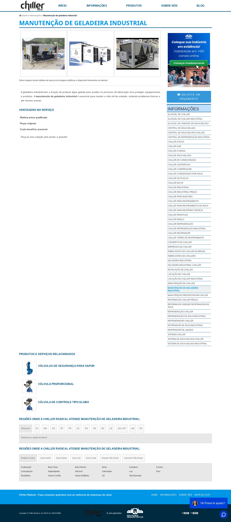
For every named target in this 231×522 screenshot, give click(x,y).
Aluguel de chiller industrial (185, 119)
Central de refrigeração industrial (189, 137)
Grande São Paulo (110, 458)
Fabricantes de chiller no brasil (187, 251)
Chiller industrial (178, 187)
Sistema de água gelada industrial (187, 343)
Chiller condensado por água (185, 174)
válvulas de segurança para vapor (66, 365)
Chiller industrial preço (182, 192)
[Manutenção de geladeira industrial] (43, 75)
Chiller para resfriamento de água (188, 206)
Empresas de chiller (180, 247)
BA (102, 428)
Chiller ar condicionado (182, 160)
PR (69, 428)
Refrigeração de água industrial (187, 316)
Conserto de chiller (180, 242)
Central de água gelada (181, 128)
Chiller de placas (178, 178)
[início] (33, 5)
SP (61, 428)
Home (154, 495)
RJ (37, 428)
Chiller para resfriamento (183, 201)
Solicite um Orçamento (190, 96)
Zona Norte (45, 458)
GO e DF (122, 428)
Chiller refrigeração (180, 224)
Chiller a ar (174, 146)
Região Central (28, 458)
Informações (97, 5)
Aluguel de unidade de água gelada (188, 123)
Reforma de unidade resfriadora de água (188, 305)
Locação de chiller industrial (185, 279)
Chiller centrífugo (179, 164)
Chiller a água (176, 142)
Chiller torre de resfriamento (186, 238)
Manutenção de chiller (181, 283)
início (62, 5)
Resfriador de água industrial (185, 325)
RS (86, 428)
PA (141, 428)
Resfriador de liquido (180, 330)
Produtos (134, 5)
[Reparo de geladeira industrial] (137, 75)
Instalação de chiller (180, 270)
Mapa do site (202, 495)
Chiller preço (176, 219)
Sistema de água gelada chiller (186, 339)
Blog (200, 5)
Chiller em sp (175, 183)
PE (94, 428)
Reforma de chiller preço (183, 300)
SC (78, 428)
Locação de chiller (179, 274)
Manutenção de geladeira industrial (183, 289)
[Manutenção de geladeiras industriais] (90, 75)
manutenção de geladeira (50, 96)
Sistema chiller (177, 334)
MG (45, 428)
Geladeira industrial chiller (184, 265)
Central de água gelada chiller (186, 132)
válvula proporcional (56, 383)
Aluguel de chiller (179, 114)
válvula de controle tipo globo (63, 402)
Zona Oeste (61, 458)
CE (111, 428)
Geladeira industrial (180, 260)
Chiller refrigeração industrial (187, 228)
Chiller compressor (180, 169)
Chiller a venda (177, 151)
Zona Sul (76, 458)
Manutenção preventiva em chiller (188, 295)
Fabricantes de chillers (182, 256)
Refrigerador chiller (180, 321)
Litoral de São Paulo (133, 458)
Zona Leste (91, 458)
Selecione (25, 428)
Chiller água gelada (179, 155)
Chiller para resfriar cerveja (185, 210)
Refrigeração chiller (180, 311)
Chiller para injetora (180, 196)
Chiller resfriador (179, 233)
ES (53, 428)
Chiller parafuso (178, 215)
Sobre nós (169, 5)
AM (132, 428)
